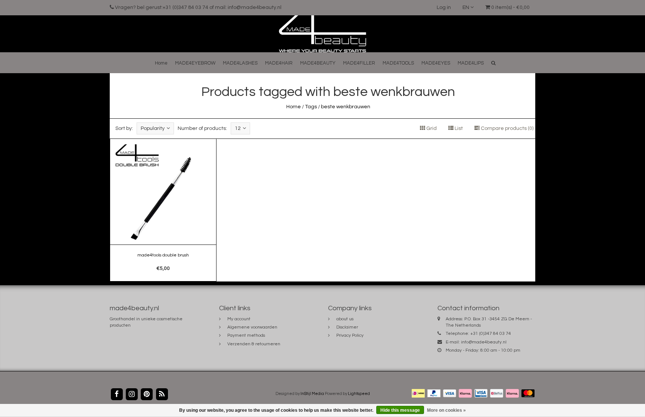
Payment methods (246, 335)
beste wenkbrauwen (345, 106)
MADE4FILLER (359, 63)
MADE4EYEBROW (195, 63)
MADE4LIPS (471, 63)
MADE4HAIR (279, 63)
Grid (431, 128)
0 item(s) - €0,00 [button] (510, 7)
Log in (444, 7)
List (458, 128)
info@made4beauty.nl (484, 342)
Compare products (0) (506, 128)
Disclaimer (347, 327)
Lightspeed (359, 394)
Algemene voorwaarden (252, 327)
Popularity (153, 128)
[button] (493, 63)
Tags (311, 106)
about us (344, 319)
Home (161, 63)
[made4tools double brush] (163, 210)
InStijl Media (312, 394)
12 (238, 128)
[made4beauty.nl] (322, 33)
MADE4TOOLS (398, 63)
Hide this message (400, 410)
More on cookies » (446, 410)
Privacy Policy (350, 335)
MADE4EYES (435, 63)
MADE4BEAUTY (318, 63)
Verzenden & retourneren (253, 344)
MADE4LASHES (240, 63)
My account (238, 319)
